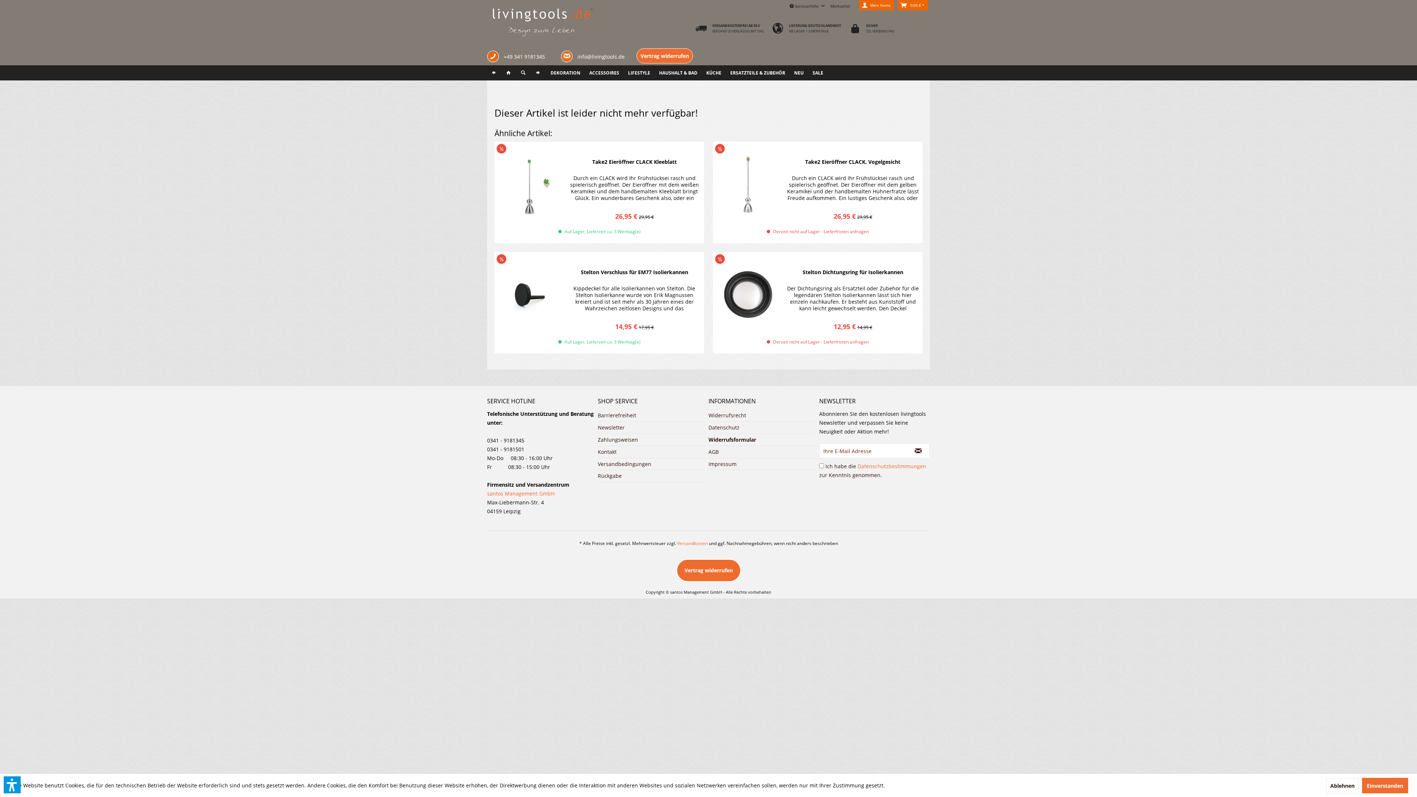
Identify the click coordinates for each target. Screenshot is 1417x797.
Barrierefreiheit (617, 415)
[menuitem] (840, 5)
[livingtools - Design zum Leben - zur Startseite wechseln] (542, 22)
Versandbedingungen (624, 463)
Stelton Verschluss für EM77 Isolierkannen (634, 272)
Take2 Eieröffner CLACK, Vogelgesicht (852, 161)
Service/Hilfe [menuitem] (807, 6)
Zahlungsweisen (618, 439)
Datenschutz (723, 427)
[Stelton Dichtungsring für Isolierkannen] (748, 294)
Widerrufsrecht (727, 415)
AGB (713, 451)
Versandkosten (692, 543)
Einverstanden (1385, 785)
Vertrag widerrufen (665, 55)
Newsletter (611, 427)
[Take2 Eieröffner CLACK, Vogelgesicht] (748, 184)
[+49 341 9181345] (494, 57)
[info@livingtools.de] (568, 55)
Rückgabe (610, 475)
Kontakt (607, 451)
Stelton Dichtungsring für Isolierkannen (853, 272)
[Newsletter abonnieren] (918, 451)
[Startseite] (508, 72)
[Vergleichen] (684, 148)
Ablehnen (1342, 785)
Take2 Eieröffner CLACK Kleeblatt (634, 161)
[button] (12, 784)
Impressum (722, 463)
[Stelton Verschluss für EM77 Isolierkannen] (529, 294)
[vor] (538, 72)
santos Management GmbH (521, 493)
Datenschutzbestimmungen (892, 466)
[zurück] (493, 72)
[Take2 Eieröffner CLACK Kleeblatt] (529, 184)
